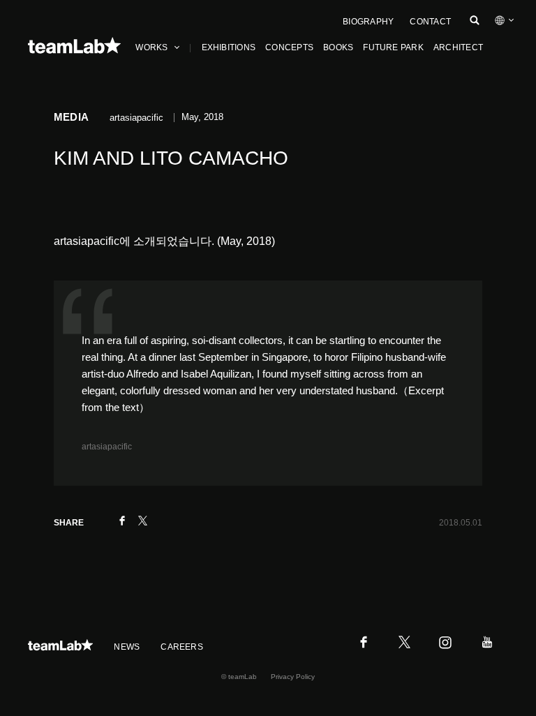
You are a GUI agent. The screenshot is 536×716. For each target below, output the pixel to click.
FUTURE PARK (393, 47)
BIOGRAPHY (368, 22)
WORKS (151, 47)
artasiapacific (107, 447)
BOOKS (338, 47)
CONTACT (430, 22)
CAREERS (182, 647)
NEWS (127, 647)
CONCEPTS (289, 47)
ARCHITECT (458, 47)
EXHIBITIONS (229, 47)
